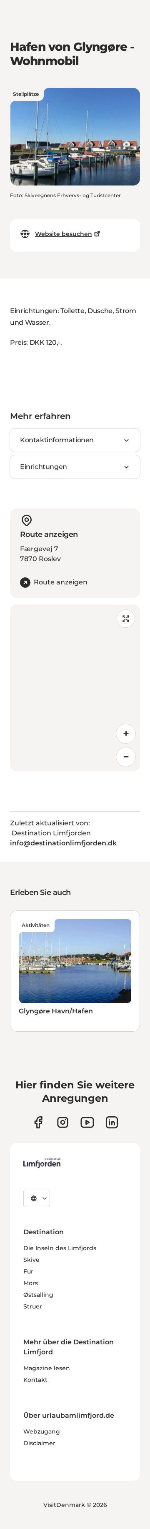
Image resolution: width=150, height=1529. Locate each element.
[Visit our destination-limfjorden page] (112, 1122)
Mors (30, 1283)
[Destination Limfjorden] (41, 1163)
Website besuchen (63, 234)
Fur (28, 1271)
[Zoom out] (126, 757)
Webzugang (41, 1431)
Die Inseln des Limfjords (59, 1248)
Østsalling (38, 1294)
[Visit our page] (38, 1122)
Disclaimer (39, 1443)
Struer (32, 1306)
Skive (31, 1259)
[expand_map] (126, 618)
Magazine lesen (46, 1368)
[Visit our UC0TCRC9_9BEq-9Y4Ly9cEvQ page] (87, 1122)
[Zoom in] (126, 734)
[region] (75, 687)
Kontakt (35, 1380)
